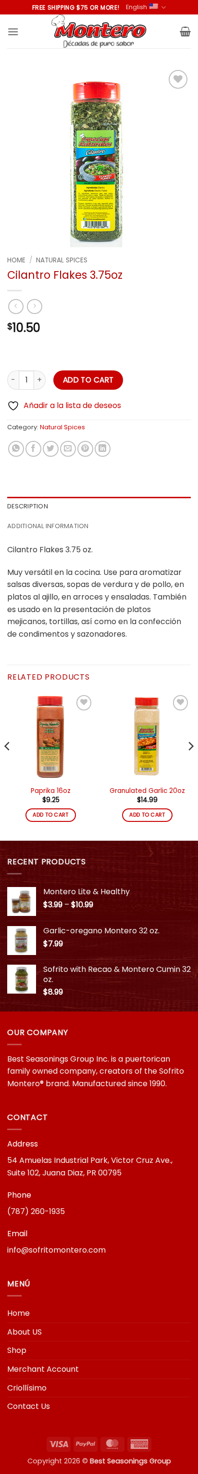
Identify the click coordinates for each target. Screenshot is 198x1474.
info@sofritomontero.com (56, 1250)
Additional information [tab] (48, 526)
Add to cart (88, 380)
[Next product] (15, 306)
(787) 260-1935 (36, 1211)
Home (16, 260)
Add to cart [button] (51, 815)
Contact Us (28, 1406)
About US (24, 1332)
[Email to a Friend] (68, 449)
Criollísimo (27, 1387)
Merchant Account (43, 1369)
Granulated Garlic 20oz (147, 791)
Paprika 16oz (51, 791)
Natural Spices (61, 260)
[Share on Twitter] (51, 449)
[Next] (190, 765)
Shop (16, 1350)
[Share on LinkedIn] (103, 449)
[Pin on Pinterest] (85, 449)
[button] (13, 31)
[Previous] (7, 765)
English (136, 7)
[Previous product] (34, 306)
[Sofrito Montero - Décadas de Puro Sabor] (99, 31)
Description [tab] (27, 506)
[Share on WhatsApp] (16, 449)
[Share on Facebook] (33, 449)
